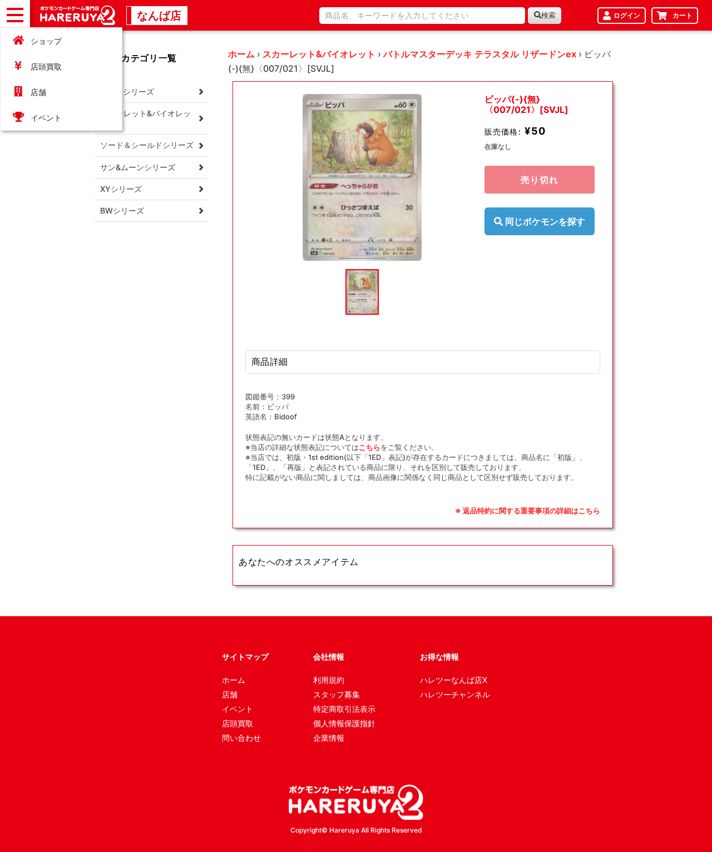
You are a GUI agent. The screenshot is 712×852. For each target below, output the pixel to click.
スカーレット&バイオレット (319, 54)
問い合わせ (241, 737)
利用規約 (328, 680)
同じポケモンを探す (544, 221)
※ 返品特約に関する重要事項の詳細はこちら (527, 510)
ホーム (241, 54)
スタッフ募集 (336, 694)
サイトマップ (245, 656)
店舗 (38, 92)
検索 (548, 15)
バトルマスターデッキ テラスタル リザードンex (479, 54)
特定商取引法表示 (344, 709)
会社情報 (328, 656)
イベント (46, 117)
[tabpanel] (362, 177)
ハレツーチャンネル (455, 694)
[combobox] (422, 15)
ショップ (46, 41)
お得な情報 (439, 656)
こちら (369, 447)
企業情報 (328, 737)
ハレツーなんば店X (453, 680)
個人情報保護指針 (344, 723)
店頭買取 (46, 66)
